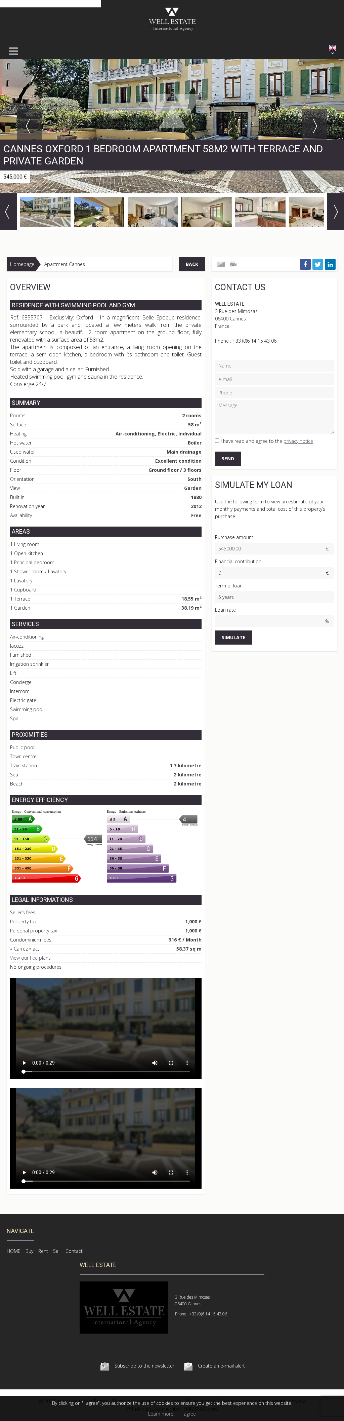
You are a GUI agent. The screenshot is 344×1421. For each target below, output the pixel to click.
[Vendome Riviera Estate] (172, 38)
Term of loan (229, 585)
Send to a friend (221, 264)
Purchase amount (234, 537)
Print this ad (234, 264)
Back (192, 264)
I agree (188, 1414)
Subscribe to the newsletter (144, 1365)
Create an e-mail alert (221, 1365)
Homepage (22, 264)
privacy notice (298, 441)
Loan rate (225, 610)
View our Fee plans (30, 958)
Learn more (160, 1414)
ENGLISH (333, 48)
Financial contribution (238, 561)
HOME (13, 1251)
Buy (29, 1251)
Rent (43, 1251)
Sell (56, 1251)
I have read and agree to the (267, 441)
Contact (74, 1251)
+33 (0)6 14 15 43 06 (254, 341)
